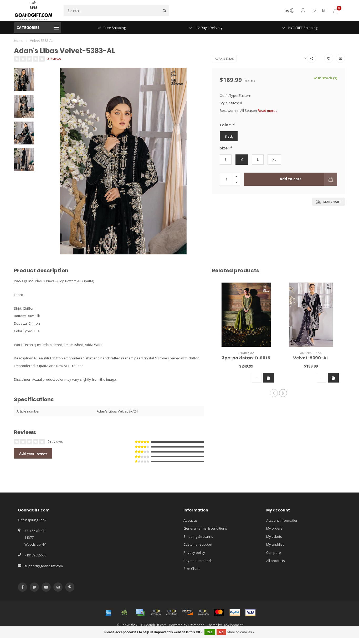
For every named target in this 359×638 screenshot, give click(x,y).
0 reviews (54, 59)
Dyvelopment (233, 625)
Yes (210, 632)
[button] (274, 393)
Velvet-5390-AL (311, 358)
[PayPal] (234, 612)
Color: (227, 124)
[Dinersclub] (171, 612)
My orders (274, 528)
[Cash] (124, 612)
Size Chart (191, 568)
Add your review (33, 453)
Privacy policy (194, 552)
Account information (282, 520)
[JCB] (203, 612)
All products (275, 560)
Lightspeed (196, 625)
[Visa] (250, 612)
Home (18, 40)
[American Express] (108, 612)
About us (190, 520)
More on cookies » (241, 632)
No (221, 632)
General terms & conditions (205, 528)
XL (274, 159)
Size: (226, 147)
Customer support (197, 544)
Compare (273, 552)
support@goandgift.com (43, 566)
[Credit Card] (140, 612)
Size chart (331, 202)
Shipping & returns (198, 536)
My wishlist (275, 544)
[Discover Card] (187, 612)
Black (229, 136)
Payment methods (198, 560)
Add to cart (290, 178)
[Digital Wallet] (155, 612)
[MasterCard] (218, 612)
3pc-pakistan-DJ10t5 (246, 358)
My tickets (274, 536)
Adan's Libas (224, 59)
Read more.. (267, 110)
